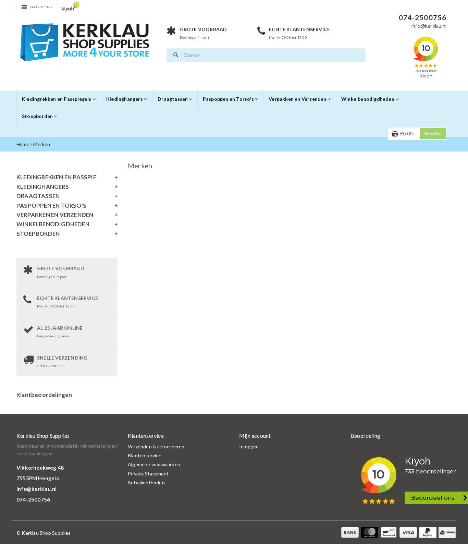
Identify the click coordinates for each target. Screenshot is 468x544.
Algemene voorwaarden (154, 464)
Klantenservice (144, 455)
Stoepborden (38, 116)
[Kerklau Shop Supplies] (84, 41)
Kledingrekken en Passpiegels (57, 99)
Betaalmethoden (146, 482)
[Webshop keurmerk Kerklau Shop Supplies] (70, 6)
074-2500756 (33, 499)
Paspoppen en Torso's (229, 99)
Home (22, 144)
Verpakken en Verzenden (298, 99)
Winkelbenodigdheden (368, 99)
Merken (41, 144)
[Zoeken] (176, 55)
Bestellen (433, 133)
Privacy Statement (148, 473)
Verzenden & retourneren (156, 446)
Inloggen (249, 446)
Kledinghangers (125, 99)
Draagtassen (173, 99)
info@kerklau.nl (36, 489)
